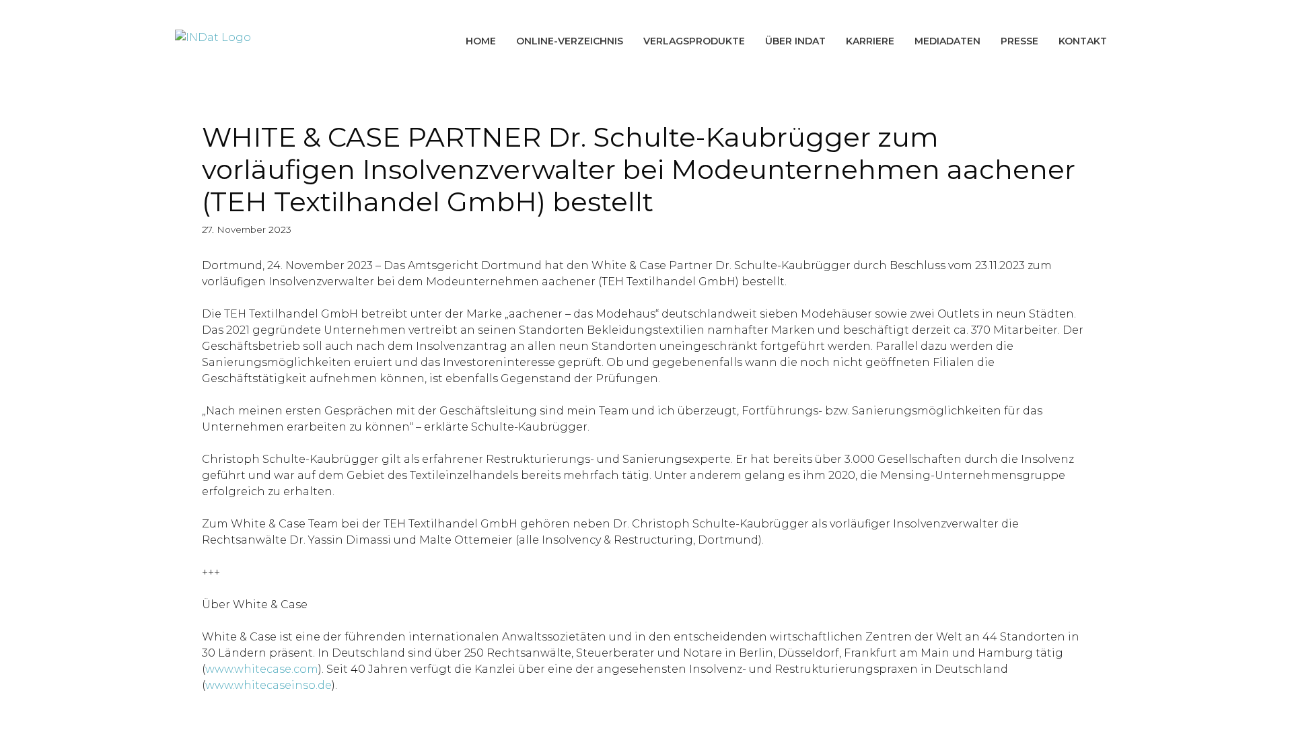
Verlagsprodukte (694, 41)
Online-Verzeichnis (569, 41)
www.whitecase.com (261, 669)
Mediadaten (947, 41)
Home (481, 41)
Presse (1019, 41)
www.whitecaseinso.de (268, 685)
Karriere (870, 41)
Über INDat (795, 41)
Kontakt (1082, 41)
